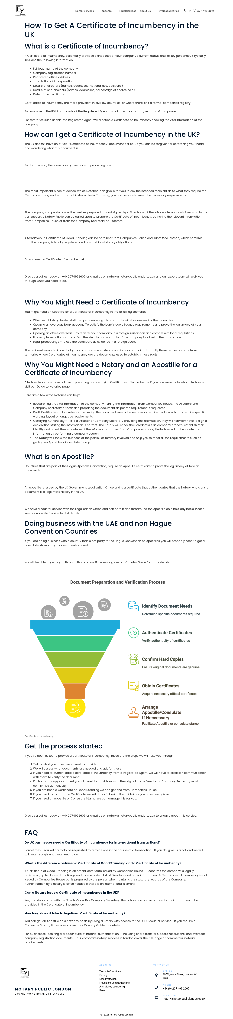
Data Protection (107, 979)
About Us (145, 11)
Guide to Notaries (48, 386)
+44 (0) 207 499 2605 (176, 989)
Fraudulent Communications (114, 983)
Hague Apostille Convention (87, 466)
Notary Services (84, 11)
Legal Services (128, 11)
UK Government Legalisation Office (89, 487)
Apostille (107, 11)
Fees (102, 990)
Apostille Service (47, 513)
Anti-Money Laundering (112, 987)
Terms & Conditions (110, 971)
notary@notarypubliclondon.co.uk (131, 276)
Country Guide (135, 562)
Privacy (103, 975)
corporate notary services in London (107, 938)
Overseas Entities (169, 11)
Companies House (45, 221)
